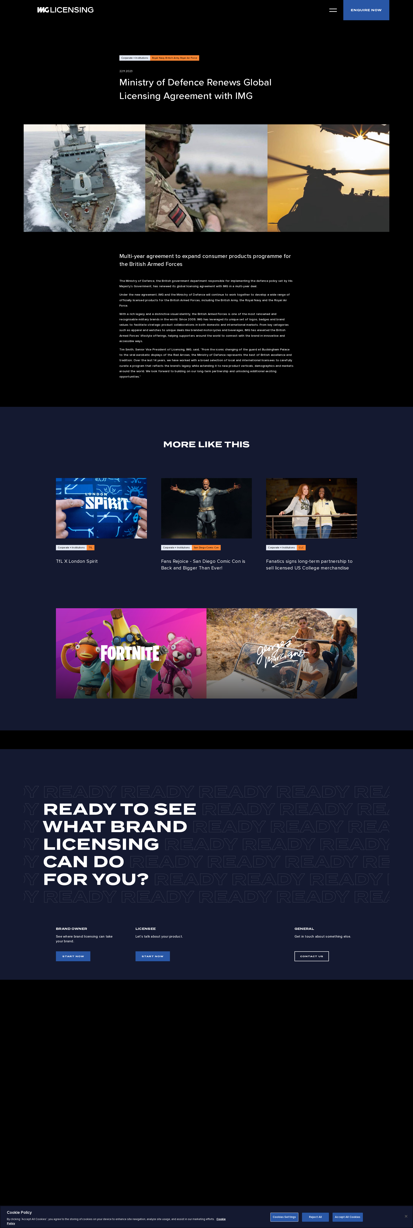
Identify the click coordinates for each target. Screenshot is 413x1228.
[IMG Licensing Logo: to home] (65, 9)
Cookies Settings (284, 1217)
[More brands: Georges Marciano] (281, 653)
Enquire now (366, 10)
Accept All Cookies (347, 1217)
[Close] (406, 1216)
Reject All (315, 1217)
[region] (206, 1217)
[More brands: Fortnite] (131, 653)
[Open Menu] (333, 10)
